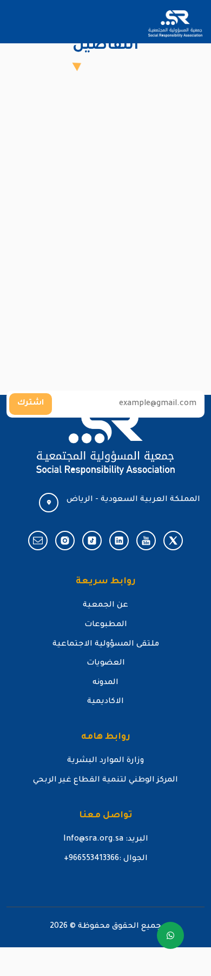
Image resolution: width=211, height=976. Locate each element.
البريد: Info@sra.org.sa (105, 839)
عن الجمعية (105, 605)
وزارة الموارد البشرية (105, 761)
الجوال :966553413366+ (106, 859)
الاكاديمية (105, 702)
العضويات (106, 663)
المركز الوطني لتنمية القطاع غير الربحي (105, 780)
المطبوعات (105, 625)
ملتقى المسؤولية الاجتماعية (105, 644)
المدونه (105, 683)
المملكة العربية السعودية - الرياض (133, 500)
